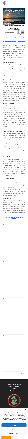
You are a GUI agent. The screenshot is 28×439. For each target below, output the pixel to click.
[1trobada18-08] (14, 354)
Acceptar (14, 425)
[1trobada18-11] (14, 298)
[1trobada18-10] (14, 317)
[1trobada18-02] (14, 224)
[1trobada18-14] (14, 243)
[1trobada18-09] (14, 335)
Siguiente (21, 373)
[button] (26, 410)
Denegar (14, 429)
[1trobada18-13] (14, 261)
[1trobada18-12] (14, 280)
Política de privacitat (18, 437)
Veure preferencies (14, 433)
